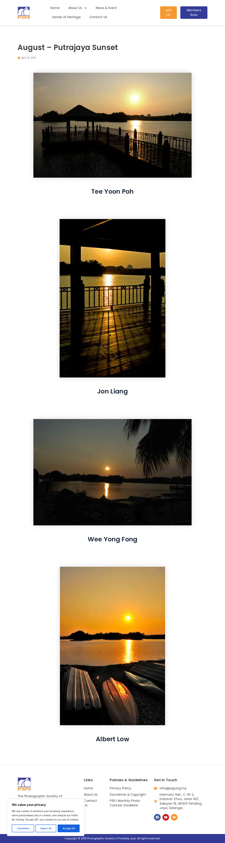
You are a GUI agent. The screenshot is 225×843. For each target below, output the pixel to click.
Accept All (69, 828)
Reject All (46, 828)
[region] (45, 817)
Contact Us (98, 17)
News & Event (106, 8)
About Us (75, 8)
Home (55, 8)
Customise (23, 828)
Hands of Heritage (66, 17)
